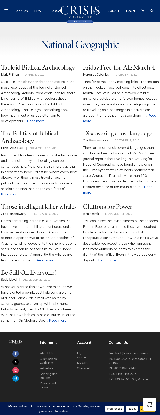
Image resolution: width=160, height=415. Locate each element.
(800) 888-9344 (124, 368)
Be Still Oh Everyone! (28, 272)
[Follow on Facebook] (15, 354)
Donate (114, 11)
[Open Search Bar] (151, 11)
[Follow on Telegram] (15, 378)
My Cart (82, 363)
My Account (83, 355)
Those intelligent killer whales (38, 206)
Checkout (83, 368)
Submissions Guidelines (48, 361)
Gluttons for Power (107, 206)
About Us (46, 353)
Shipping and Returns (48, 376)
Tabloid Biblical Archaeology (38, 67)
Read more (35, 121)
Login (130, 11)
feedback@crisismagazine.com (130, 353)
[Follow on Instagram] (15, 370)
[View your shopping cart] (142, 11)
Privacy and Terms (48, 385)
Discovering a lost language (117, 133)
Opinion (22, 11)
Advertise (46, 368)
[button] (149, 404)
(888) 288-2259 (126, 374)
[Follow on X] (15, 362)
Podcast (57, 11)
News (39, 11)
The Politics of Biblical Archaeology (29, 137)
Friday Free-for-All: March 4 (119, 67)
